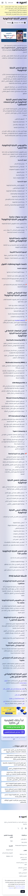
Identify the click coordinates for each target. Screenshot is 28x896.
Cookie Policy (18, 886)
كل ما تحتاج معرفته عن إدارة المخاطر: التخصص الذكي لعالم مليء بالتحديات (16, 779)
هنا (6, 703)
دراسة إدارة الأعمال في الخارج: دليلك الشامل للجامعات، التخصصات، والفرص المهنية (15, 751)
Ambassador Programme (21, 845)
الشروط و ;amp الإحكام (7, 853)
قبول (22, 891)
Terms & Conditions (16, 888)
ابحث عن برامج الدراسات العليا (21, 864)
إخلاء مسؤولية (9, 856)
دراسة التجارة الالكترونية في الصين (17, 768)
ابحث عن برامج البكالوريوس (23, 858)
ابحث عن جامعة (23, 854)
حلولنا (11, 841)
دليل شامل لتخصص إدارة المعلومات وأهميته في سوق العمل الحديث (14, 764)
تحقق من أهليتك (23, 876)
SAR (10, 2)
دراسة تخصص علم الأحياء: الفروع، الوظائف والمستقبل (15, 801)
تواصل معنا (24, 842)
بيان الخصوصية (9, 850)
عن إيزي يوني (24, 839)
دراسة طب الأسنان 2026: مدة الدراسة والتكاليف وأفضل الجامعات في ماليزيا (16, 773)
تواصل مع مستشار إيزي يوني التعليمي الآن (14, 689)
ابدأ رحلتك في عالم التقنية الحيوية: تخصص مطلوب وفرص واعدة (15, 795)
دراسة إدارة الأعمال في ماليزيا (16, 698)
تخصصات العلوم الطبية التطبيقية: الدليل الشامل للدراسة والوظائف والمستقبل (16, 784)
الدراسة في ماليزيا (23, 873)
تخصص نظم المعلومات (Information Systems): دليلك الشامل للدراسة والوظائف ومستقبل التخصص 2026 (15, 757)
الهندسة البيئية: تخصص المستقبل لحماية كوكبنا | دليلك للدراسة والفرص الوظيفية (15, 790)
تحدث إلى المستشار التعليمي (12, 732)
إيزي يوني (17, 694)
